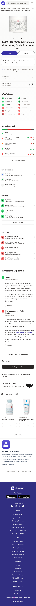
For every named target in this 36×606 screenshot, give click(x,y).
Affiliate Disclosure (18, 578)
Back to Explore (5, 8)
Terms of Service (18, 575)
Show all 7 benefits (18, 222)
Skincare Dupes (18, 524)
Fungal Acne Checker (18, 527)
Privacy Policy (18, 581)
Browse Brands (18, 548)
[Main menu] (32, 3)
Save (9, 53)
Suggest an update (20, 71)
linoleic (30, 332)
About (18, 565)
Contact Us (18, 572)
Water (8, 277)
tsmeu (29, 471)
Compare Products (18, 521)
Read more (9, 305)
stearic (22, 332)
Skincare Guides (18, 542)
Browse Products (18, 545)
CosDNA (18, 591)
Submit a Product (18, 554)
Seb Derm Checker (18, 533)
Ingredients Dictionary (18, 551)
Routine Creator (18, 515)
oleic (17, 332)
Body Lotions (25, 8)
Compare (26, 53)
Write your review (17, 367)
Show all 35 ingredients (18, 160)
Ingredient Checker (18, 518)
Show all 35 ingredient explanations (18, 354)
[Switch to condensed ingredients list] (32, 126)
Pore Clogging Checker (18, 530)
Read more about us (8, 464)
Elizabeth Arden (16, 8)
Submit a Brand (18, 557)
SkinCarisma (18, 594)
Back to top (18, 434)
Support (18, 568)
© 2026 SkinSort (18, 601)
